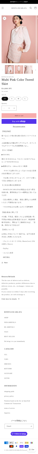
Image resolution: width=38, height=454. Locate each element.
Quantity (4, 103)
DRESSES (7, 364)
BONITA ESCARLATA (15, 450)
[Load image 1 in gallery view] (9, 69)
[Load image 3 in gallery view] (28, 69)
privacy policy (9, 396)
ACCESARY (8, 373)
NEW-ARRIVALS (10, 322)
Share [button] (6, 262)
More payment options (19, 126)
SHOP (6, 317)
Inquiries (7, 413)
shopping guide (9, 391)
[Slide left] (2, 70)
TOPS (6, 359)
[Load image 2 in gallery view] (19, 69)
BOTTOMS (8, 369)
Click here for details (9, 299)
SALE (6, 332)
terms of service (9, 408)
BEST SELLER (9, 336)
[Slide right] (35, 70)
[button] (2, 8)
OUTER (7, 378)
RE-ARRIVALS (9, 327)
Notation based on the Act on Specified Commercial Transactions (17, 402)
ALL (5, 354)
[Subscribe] (31, 426)
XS (5, 98)
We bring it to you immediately (14, 341)
